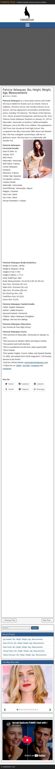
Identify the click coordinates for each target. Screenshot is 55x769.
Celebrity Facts (8, 2)
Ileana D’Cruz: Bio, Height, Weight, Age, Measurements (23, 643)
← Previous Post (8, 620)
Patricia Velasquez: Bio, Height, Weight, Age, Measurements (27, 91)
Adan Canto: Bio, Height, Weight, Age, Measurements (23, 647)
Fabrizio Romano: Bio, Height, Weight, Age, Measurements (25, 655)
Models (14, 96)
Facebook (35, 365)
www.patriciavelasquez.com (36, 362)
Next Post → (48, 620)
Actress (7, 96)
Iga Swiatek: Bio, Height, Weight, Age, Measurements (23, 639)
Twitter (18, 365)
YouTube (26, 365)
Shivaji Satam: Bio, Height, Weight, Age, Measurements (24, 651)
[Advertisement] (27, 56)
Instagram (7, 368)
